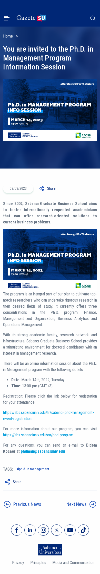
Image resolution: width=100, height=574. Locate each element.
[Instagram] (43, 530)
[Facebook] (16, 530)
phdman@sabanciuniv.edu (43, 451)
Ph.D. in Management (34, 469)
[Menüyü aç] (6, 18)
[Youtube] (70, 530)
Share (51, 188)
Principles (38, 562)
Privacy (18, 562)
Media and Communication (73, 562)
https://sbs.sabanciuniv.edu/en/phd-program (38, 435)
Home (8, 36)
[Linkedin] (30, 530)
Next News (76, 504)
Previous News (27, 504)
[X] (56, 530)
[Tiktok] (83, 530)
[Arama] (93, 18)
